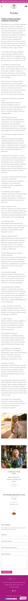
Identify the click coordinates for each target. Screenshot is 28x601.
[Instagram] (15, 590)
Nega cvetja (16, 582)
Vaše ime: (3, 534)
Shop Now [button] (14, 485)
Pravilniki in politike (14, 587)
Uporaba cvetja (8, 584)
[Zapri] (26, 1)
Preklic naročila (16, 584)
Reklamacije (22, 582)
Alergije (10, 582)
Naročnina (5, 582)
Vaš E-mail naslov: (6, 541)
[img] (14, 497)
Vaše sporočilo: (6, 554)
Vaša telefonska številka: (9, 547)
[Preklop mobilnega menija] (2, 6)
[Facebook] (13, 590)
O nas (22, 584)
